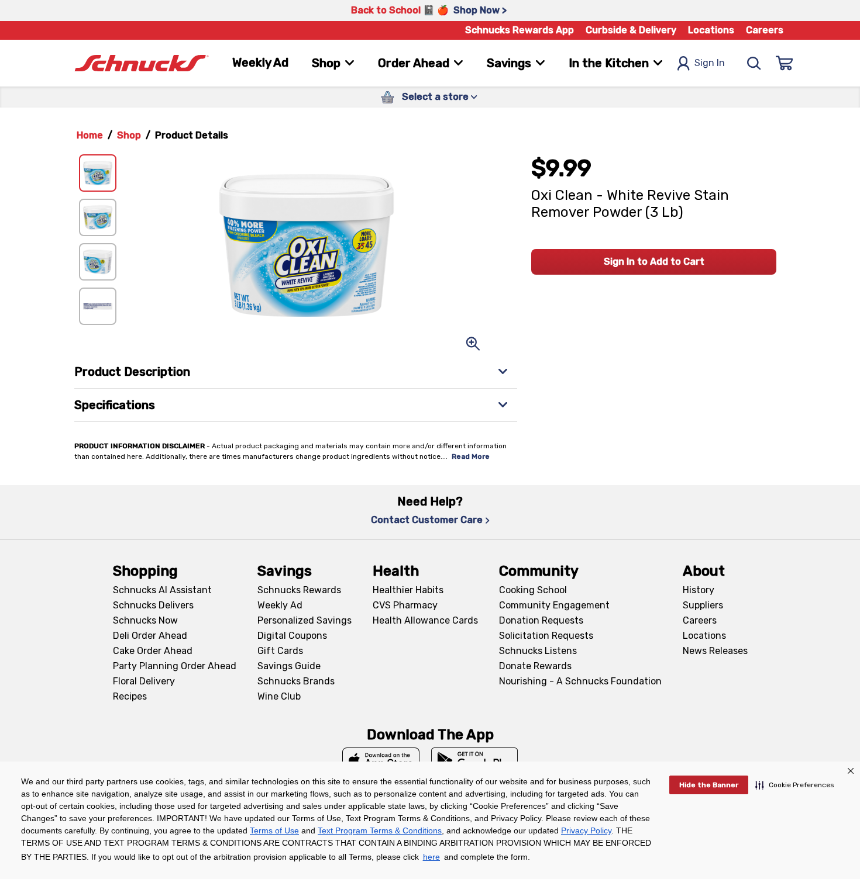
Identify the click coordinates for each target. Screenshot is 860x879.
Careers (764, 30)
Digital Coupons (292, 635)
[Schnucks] (141, 63)
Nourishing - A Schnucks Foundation (580, 681)
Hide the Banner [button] (708, 785)
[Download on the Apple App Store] (380, 760)
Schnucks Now (145, 620)
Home (90, 135)
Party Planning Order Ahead (174, 666)
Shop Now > (480, 10)
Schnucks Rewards (299, 590)
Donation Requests (541, 620)
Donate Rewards (535, 666)
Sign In (709, 62)
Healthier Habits (408, 590)
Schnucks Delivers (153, 605)
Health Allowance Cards (425, 620)
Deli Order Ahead (150, 635)
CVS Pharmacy (405, 605)
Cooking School (533, 590)
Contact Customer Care (427, 519)
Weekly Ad (260, 63)
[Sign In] (784, 63)
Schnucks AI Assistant (162, 590)
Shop (129, 135)
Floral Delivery (144, 681)
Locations (711, 30)
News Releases (715, 650)
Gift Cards (280, 650)
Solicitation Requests (546, 635)
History (698, 590)
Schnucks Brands (296, 681)
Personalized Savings (304, 620)
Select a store (435, 96)
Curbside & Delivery (631, 30)
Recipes (130, 696)
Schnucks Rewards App (519, 30)
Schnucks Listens (538, 650)
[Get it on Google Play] (474, 760)
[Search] (754, 63)
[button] (795, 785)
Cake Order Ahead (152, 650)
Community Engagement (554, 605)
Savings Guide (289, 666)
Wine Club (279, 696)
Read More (471, 456)
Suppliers (703, 605)
